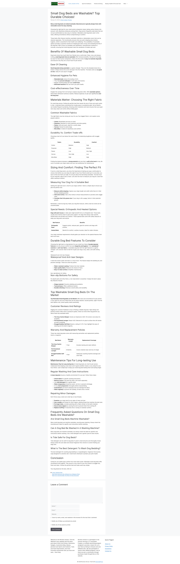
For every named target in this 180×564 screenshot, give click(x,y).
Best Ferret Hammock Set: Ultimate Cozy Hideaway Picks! (66, 474)
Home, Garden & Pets (73, 3)
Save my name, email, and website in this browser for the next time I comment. (74, 517)
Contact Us (108, 551)
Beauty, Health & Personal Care (113, 3)
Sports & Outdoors (86, 3)
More (125, 3)
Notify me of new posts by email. (61, 525)
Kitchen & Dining (98, 3)
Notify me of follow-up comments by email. (64, 521)
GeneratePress (99, 561)
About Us (107, 544)
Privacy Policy (109, 546)
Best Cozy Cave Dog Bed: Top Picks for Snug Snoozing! (65, 475)
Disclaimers (108, 548)
